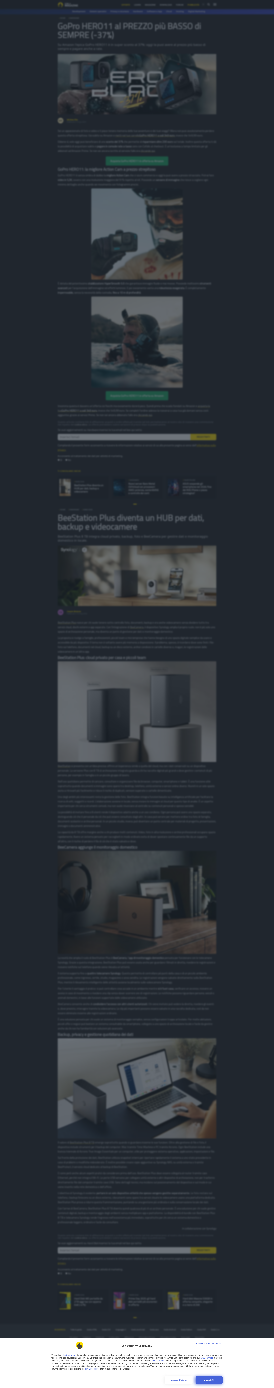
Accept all (209, 1380)
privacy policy (91, 1369)
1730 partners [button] (69, 1355)
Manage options (179, 1380)
